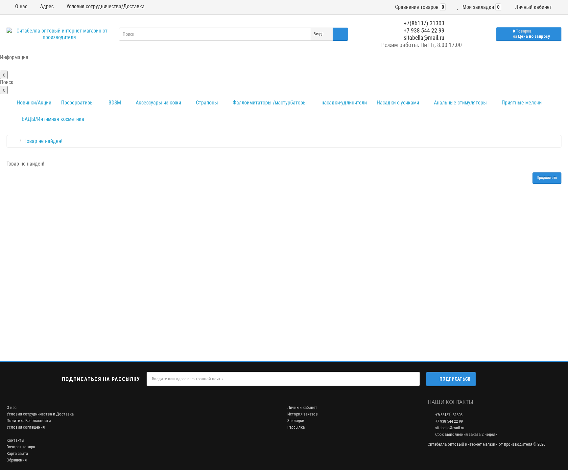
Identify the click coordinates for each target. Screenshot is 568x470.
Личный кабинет (302, 407)
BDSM (114, 103)
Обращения (17, 460)
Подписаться (454, 379)
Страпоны (206, 103)
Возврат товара (21, 446)
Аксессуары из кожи (157, 103)
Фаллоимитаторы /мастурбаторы (269, 103)
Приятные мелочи (521, 103)
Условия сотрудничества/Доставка (105, 6)
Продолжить (547, 177)
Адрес (46, 6)
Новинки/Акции (34, 103)
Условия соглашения (26, 427)
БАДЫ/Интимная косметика (52, 119)
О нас (20, 6)
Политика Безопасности (29, 420)
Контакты (15, 440)
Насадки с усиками (398, 103)
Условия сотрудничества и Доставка (40, 414)
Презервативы (77, 103)
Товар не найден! (43, 141)
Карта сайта (17, 453)
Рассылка (296, 427)
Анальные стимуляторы (460, 103)
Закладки (295, 420)
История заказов (302, 414)
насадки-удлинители (343, 103)
